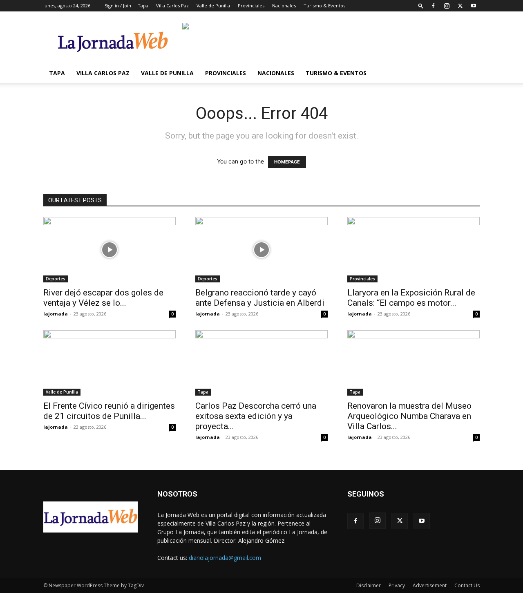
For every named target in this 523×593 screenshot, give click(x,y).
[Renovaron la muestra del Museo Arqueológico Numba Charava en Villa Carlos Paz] (413, 363)
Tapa (143, 5)
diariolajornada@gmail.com (225, 558)
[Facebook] (433, 5)
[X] (460, 5)
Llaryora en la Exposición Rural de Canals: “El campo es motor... (411, 298)
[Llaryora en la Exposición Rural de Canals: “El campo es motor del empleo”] (413, 249)
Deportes (55, 279)
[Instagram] (446, 5)
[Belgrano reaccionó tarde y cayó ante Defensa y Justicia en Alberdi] (261, 249)
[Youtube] (473, 5)
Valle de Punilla (213, 5)
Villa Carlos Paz (172, 5)
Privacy (397, 585)
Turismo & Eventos (324, 5)
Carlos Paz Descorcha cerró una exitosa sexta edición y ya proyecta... (255, 416)
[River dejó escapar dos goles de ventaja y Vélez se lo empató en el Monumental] (109, 249)
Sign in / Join (118, 5)
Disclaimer (368, 585)
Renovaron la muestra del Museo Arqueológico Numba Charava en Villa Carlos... (409, 416)
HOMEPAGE (287, 162)
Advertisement (430, 585)
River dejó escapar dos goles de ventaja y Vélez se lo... (103, 298)
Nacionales (284, 5)
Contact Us (467, 585)
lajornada (55, 314)
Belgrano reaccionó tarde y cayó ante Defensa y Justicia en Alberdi (259, 298)
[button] (421, 5)
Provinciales (251, 5)
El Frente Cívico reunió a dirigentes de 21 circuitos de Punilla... (109, 411)
